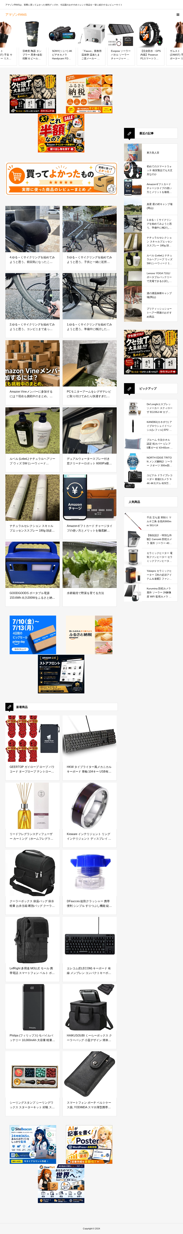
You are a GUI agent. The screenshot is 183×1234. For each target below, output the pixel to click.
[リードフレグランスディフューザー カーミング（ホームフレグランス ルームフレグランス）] (32, 806)
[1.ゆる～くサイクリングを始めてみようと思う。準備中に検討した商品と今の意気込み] (90, 296)
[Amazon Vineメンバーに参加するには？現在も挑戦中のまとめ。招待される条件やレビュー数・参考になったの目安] (32, 363)
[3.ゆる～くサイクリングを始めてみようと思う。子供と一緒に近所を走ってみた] (90, 229)
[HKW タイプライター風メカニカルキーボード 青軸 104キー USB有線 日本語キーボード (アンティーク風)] (90, 738)
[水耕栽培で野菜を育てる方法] (90, 565)
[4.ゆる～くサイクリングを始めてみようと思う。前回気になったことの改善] (32, 229)
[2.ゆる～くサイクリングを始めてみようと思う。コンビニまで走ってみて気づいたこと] (32, 296)
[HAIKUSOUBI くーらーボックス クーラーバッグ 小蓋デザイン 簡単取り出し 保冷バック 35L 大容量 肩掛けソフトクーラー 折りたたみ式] (90, 1007)
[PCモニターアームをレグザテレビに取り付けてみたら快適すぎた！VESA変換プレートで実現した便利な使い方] (90, 363)
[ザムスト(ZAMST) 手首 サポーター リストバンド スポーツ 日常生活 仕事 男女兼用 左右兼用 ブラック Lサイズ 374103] (150, 34)
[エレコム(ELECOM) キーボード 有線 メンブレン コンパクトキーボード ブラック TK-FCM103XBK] (90, 940)
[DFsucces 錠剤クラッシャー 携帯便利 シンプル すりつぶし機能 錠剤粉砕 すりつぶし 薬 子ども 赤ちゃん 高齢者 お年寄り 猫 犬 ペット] (90, 873)
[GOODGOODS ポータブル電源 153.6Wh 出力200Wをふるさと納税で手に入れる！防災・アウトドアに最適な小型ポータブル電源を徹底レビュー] (32, 565)
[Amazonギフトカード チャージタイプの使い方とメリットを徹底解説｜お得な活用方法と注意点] (90, 498)
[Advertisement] (151, 97)
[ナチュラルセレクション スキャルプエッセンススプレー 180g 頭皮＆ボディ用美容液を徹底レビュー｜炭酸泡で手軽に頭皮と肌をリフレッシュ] (32, 498)
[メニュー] (177, 14)
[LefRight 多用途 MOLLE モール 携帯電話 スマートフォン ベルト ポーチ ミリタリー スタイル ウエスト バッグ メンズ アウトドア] (32, 940)
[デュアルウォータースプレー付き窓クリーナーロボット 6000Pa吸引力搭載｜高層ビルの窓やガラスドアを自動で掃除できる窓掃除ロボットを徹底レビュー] (90, 430)
